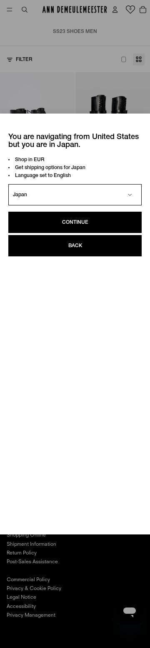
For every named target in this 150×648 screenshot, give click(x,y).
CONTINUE (75, 222)
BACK (75, 245)
